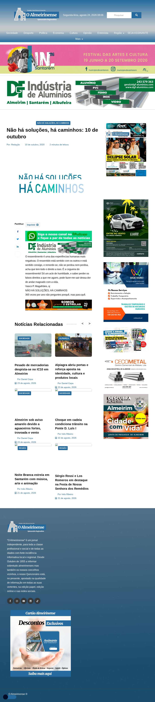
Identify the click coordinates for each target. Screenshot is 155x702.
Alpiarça (64, 338)
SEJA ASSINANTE (138, 33)
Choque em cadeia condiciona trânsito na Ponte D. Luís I (71, 424)
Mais (78, 39)
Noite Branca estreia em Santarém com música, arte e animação (32, 479)
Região (118, 33)
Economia (58, 33)
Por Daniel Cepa (25, 379)
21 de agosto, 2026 (26, 493)
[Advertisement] (126, 189)
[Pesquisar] (136, 15)
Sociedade (12, 33)
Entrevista (102, 33)
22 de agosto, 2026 (67, 438)
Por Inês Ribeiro (65, 434)
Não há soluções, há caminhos (53, 123)
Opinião (87, 33)
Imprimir (31, 225)
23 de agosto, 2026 (26, 383)
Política (43, 33)
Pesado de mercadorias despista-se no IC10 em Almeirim (32, 369)
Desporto (28, 33)
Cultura (74, 33)
